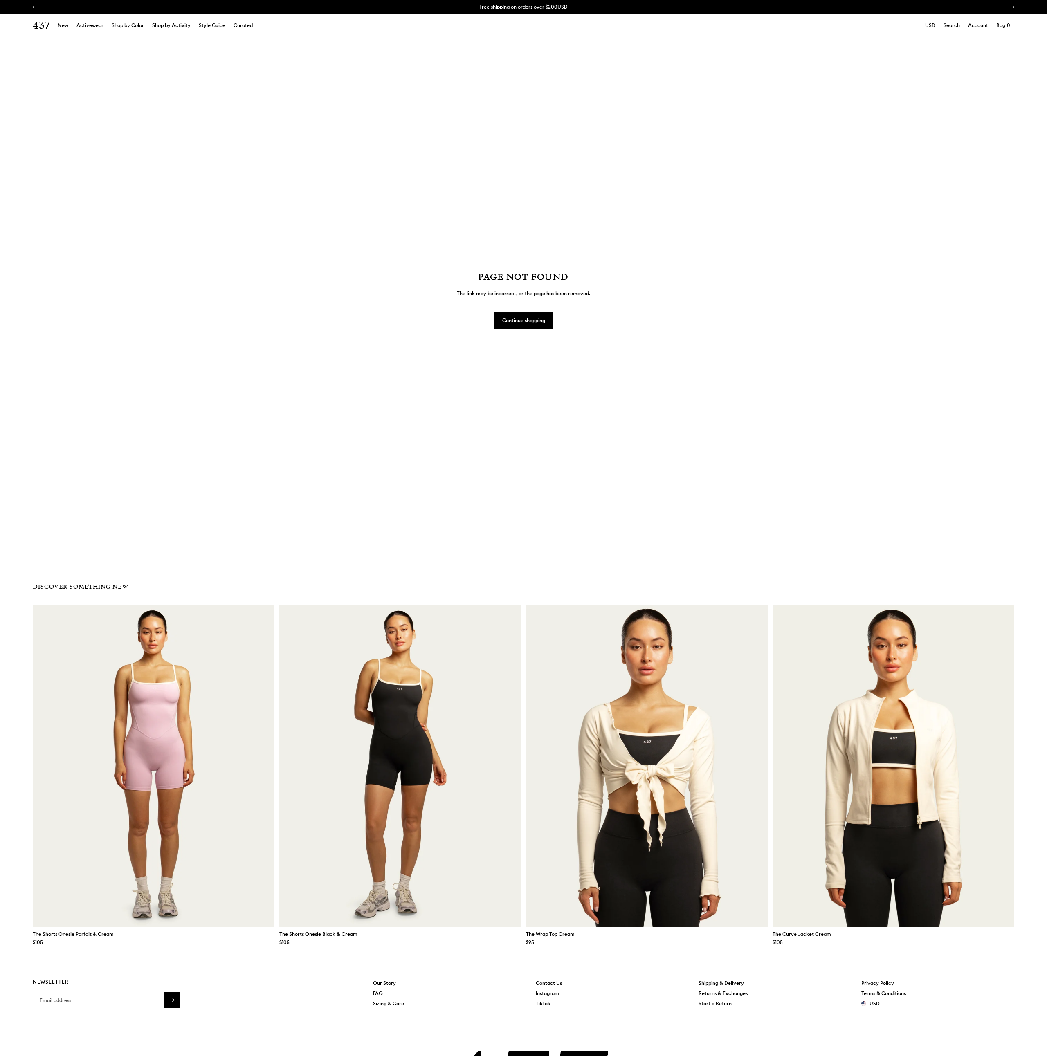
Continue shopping (523, 320)
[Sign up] (172, 1000)
